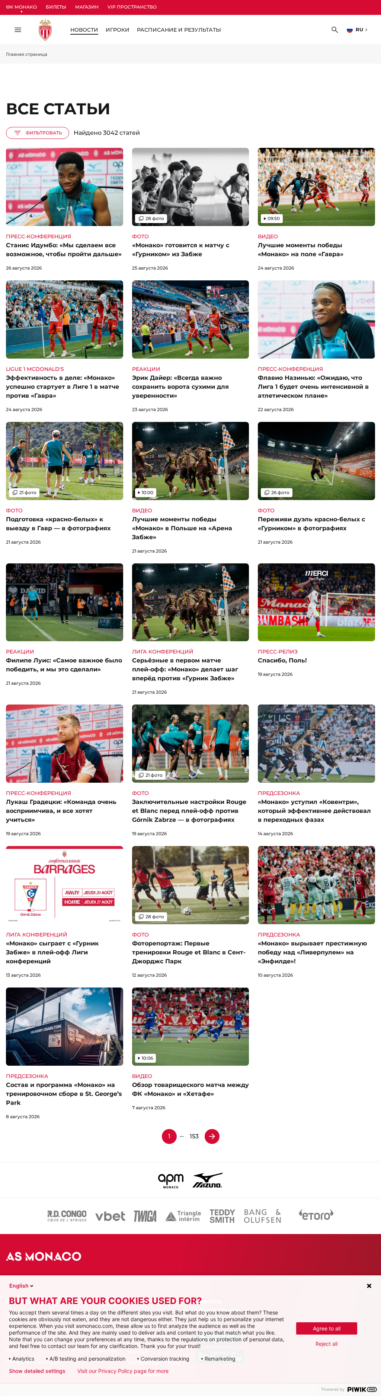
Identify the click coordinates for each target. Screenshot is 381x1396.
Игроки (117, 29)
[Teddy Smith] (222, 1216)
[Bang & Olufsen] (262, 1216)
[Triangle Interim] (183, 1216)
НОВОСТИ (84, 29)
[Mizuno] (207, 1180)
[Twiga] (145, 1216)
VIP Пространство (132, 7)
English (19, 1285)
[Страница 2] (212, 1136)
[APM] (171, 1180)
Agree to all (326, 1328)
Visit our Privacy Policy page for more (123, 1371)
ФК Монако (21, 7)
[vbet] (110, 1216)
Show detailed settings (37, 1371)
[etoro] (316, 1216)
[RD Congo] (67, 1216)
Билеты (56, 7)
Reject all (326, 1344)
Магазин (87, 7)
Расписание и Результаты (179, 29)
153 (194, 1136)
